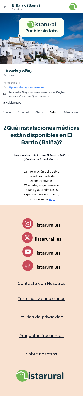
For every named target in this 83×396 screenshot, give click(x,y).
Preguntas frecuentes (41, 335)
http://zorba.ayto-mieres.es (25, 87)
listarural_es (48, 239)
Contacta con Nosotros (41, 283)
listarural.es (48, 225)
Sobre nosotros (41, 354)
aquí (52, 199)
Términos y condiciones (41, 298)
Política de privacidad (41, 317)
